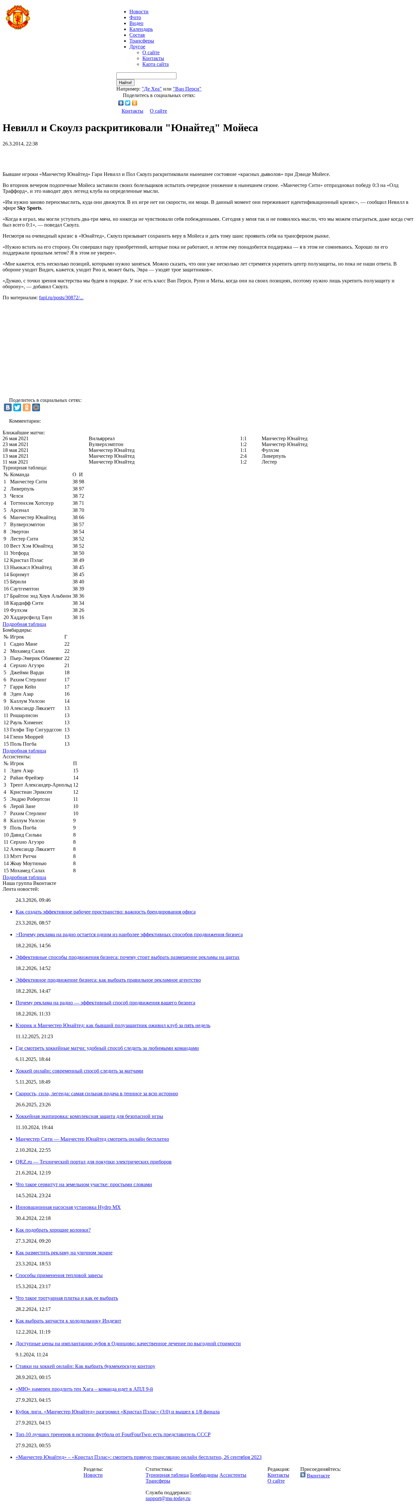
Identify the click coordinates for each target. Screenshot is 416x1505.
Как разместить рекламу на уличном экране (64, 1252)
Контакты (153, 58)
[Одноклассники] (134, 103)
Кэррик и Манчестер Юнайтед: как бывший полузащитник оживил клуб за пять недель (113, 1025)
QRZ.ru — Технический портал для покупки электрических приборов (94, 1161)
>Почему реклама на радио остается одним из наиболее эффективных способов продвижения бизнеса (129, 934)
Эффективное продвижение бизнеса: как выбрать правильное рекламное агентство (108, 980)
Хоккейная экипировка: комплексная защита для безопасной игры (89, 1116)
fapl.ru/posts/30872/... (61, 297)
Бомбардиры (204, 1475)
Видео (136, 23)
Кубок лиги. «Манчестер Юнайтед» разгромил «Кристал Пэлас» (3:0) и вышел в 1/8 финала (118, 1411)
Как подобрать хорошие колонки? (53, 1230)
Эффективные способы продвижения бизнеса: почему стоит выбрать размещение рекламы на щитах (128, 957)
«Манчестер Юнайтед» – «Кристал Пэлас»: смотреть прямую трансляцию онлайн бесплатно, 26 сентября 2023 (139, 1457)
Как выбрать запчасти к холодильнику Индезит (68, 1321)
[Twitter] (127, 103)
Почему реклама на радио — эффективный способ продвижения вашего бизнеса (105, 1002)
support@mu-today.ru (168, 1498)
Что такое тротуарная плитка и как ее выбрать (67, 1298)
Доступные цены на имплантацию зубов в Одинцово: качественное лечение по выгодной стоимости (128, 1343)
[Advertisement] (79, 156)
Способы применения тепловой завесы (59, 1275)
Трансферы (141, 41)
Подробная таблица (24, 624)
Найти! (125, 82)
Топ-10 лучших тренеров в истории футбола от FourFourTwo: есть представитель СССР (113, 1434)
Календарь (141, 29)
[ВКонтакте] (121, 103)
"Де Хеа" (152, 89)
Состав (137, 35)
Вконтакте (318, 1475)
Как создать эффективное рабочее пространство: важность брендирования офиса (106, 911)
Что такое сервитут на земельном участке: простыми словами (84, 1184)
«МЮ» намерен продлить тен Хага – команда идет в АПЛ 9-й (84, 1389)
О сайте (151, 52)
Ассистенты (232, 1475)
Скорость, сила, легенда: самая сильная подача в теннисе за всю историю (97, 1093)
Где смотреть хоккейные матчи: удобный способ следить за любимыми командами (107, 1048)
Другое (137, 46)
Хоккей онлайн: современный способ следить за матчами (79, 1071)
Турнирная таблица (167, 1475)
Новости (93, 1475)
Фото (135, 17)
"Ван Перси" (187, 89)
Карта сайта (155, 64)
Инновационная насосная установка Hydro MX (68, 1207)
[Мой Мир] (36, 407)
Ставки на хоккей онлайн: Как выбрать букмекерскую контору (85, 1366)
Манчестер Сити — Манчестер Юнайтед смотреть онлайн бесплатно (92, 1139)
